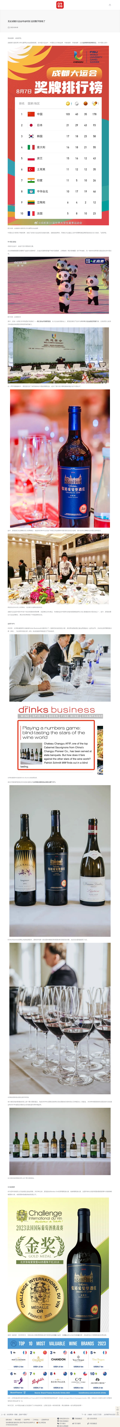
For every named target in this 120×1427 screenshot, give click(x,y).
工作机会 (36, 1419)
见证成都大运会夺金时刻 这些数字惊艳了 (26, 21)
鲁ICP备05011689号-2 (27, 1422)
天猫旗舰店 (78, 1418)
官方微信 (63, 1423)
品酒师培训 (45, 1419)
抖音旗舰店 (93, 1423)
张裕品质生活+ (64, 1418)
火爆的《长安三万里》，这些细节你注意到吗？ (103, 1414)
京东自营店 (93, 1418)
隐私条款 (9, 1419)
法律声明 (27, 1419)
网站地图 (18, 1419)
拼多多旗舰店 (64, 1421)
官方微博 (78, 1423)
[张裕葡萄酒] (60, 5)
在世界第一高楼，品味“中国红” (17, 1414)
